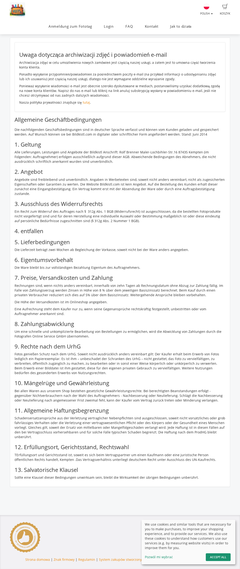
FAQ (129, 26)
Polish (205, 13)
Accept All (218, 557)
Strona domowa (37, 559)
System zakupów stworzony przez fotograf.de (134, 559)
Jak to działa (180, 26)
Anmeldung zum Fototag (70, 26)
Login (109, 26)
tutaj (86, 102)
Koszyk (225, 13)
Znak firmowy (64, 559)
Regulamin (86, 559)
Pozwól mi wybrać (159, 557)
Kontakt (151, 26)
